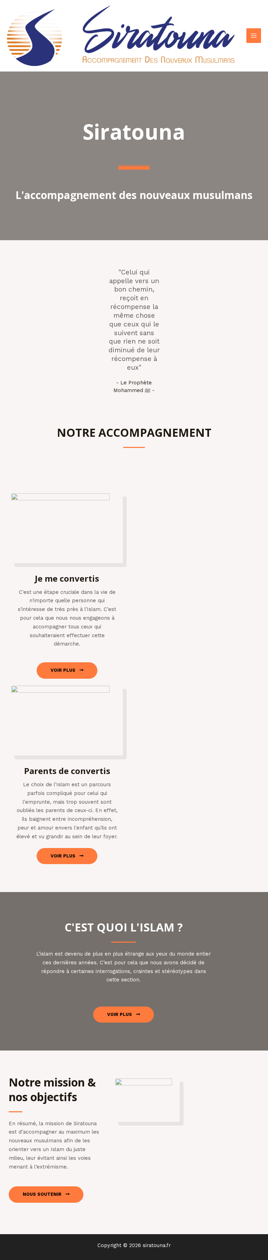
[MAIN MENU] (253, 35)
